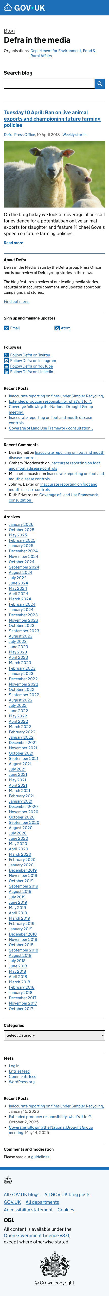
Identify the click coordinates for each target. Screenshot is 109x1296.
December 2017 (22, 997)
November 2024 (23, 556)
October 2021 (21, 753)
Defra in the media (37, 40)
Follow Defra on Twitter (30, 355)
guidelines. (40, 1156)
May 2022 (18, 716)
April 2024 (18, 593)
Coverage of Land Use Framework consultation (50, 428)
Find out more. (16, 301)
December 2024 (23, 551)
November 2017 (23, 1003)
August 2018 (20, 955)
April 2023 (18, 657)
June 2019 (18, 902)
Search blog (18, 73)
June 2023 (18, 646)
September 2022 (24, 694)
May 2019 (17, 907)
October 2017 (21, 1008)
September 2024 (24, 567)
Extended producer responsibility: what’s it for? (50, 401)
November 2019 (23, 875)
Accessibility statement (28, 1210)
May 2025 (18, 535)
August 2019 (20, 891)
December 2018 (23, 934)
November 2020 (23, 811)
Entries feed (19, 1071)
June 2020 (18, 838)
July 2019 (17, 897)
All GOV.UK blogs (22, 1194)
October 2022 (21, 689)
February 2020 (22, 859)
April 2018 (18, 976)
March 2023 (20, 662)
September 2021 (23, 758)
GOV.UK (12, 1202)
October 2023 (21, 625)
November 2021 (23, 747)
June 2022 (18, 710)
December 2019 (23, 870)
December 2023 (23, 614)
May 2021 (17, 780)
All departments (42, 1202)
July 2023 (18, 641)
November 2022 (23, 684)
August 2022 (20, 700)
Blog (9, 31)
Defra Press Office (19, 134)
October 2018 (21, 944)
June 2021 (18, 774)
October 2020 (21, 817)
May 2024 (18, 588)
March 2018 (19, 982)
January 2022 (21, 737)
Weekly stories (74, 134)
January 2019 (20, 928)
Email (15, 328)
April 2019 (18, 913)
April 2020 (18, 849)
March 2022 (20, 726)
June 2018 (18, 966)
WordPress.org (22, 1081)
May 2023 (18, 652)
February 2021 (21, 795)
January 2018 (20, 992)
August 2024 (20, 572)
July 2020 (18, 833)
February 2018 (21, 987)
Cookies (66, 1210)
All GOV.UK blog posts (67, 1194)
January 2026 (21, 524)
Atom (65, 328)
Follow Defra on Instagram (33, 360)
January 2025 (21, 545)
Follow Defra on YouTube (31, 366)
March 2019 (19, 918)
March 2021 (19, 790)
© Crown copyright (54, 1283)
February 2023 (22, 668)
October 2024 (21, 561)
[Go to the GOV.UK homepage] (24, 7)
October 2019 (21, 880)
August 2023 (20, 636)
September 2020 (24, 822)
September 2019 (23, 886)
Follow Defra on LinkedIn (31, 371)
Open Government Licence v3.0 (36, 1235)
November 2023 (23, 620)
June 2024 (18, 583)
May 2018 (17, 971)
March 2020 (20, 854)
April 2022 (18, 721)
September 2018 (23, 950)
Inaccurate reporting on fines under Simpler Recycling (56, 396)
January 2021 (20, 801)
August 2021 (20, 763)
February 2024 (22, 604)
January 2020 (21, 864)
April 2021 (18, 785)
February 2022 (22, 732)
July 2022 (18, 705)
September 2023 (24, 630)
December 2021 (23, 742)
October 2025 (21, 529)
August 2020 (20, 827)
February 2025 (22, 540)
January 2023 (21, 673)
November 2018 (23, 939)
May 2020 (18, 843)
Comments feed (23, 1076)
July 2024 (18, 577)
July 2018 (17, 960)
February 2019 (21, 923)
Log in (14, 1065)
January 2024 (21, 609)
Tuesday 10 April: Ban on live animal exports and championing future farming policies (52, 118)
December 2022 (23, 678)
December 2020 (23, 806)
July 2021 (17, 769)
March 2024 (20, 599)
